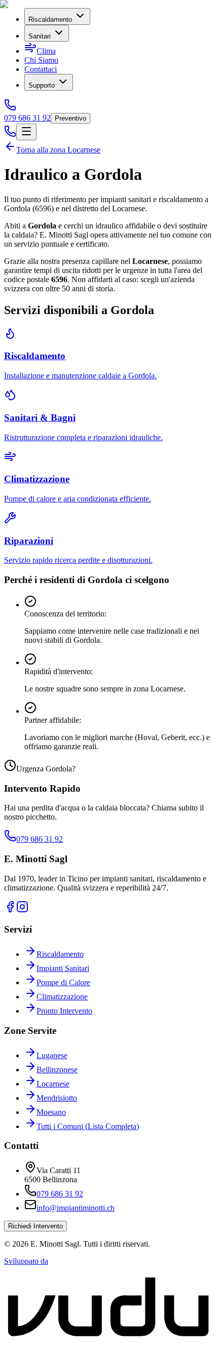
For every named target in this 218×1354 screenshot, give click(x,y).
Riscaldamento (50, 19)
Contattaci (40, 69)
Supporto (41, 85)
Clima (46, 51)
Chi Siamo (41, 60)
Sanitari (39, 36)
